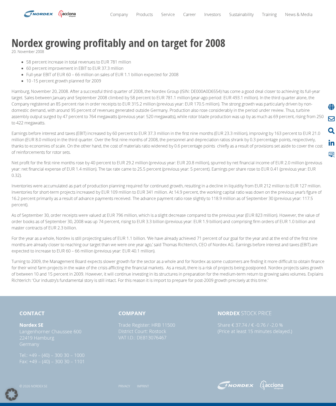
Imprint (143, 386)
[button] (11, 394)
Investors (212, 14)
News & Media (298, 14)
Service (168, 14)
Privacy (124, 386)
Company (119, 14)
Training (269, 14)
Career (189, 14)
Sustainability (241, 14)
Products (144, 14)
